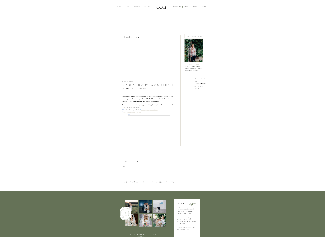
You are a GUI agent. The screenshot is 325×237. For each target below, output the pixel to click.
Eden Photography (138, 105)
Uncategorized (127, 81)
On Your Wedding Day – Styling (164, 182)
